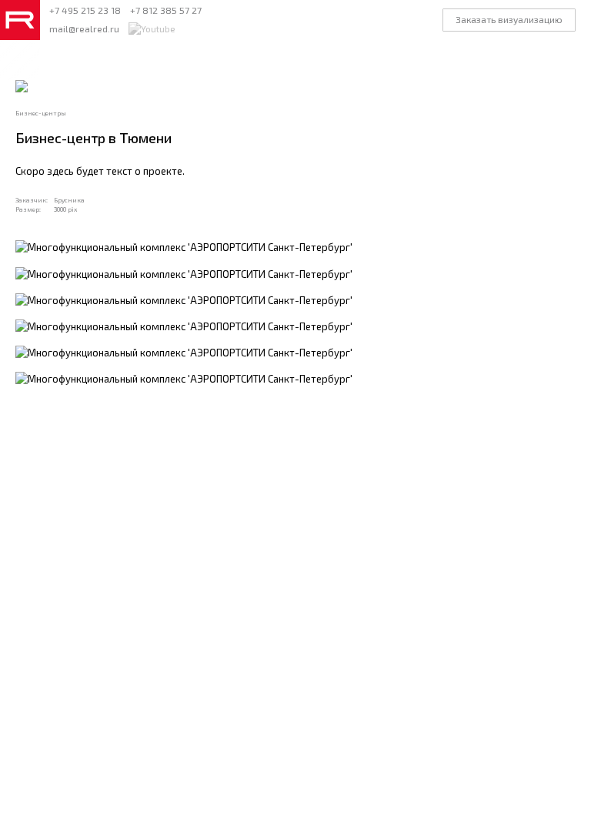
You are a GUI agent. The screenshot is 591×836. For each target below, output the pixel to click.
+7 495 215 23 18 (85, 10)
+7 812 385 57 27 (166, 10)
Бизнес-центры (40, 113)
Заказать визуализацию (509, 19)
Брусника (69, 200)
